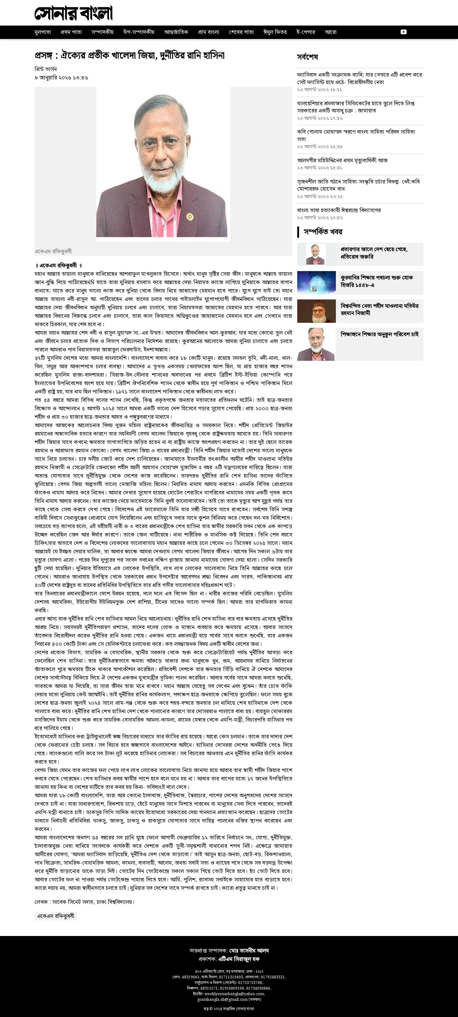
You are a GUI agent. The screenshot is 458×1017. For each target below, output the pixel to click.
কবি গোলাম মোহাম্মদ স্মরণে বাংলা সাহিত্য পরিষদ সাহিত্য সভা (356, 135)
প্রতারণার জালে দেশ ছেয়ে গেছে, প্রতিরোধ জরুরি (374, 253)
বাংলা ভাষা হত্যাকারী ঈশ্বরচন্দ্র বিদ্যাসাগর (339, 210)
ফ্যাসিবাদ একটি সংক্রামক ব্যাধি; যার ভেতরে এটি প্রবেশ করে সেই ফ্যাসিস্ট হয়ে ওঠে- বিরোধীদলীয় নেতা (359, 78)
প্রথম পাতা (71, 32)
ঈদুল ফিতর (275, 32)
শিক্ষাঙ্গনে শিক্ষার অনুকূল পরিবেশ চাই (379, 334)
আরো (330, 32)
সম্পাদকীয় (102, 32)
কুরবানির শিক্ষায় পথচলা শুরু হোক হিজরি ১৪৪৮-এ (377, 281)
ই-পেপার (306, 32)
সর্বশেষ (307, 57)
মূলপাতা (43, 32)
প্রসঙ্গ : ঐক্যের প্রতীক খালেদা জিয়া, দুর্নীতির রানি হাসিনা (130, 55)
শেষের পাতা (241, 32)
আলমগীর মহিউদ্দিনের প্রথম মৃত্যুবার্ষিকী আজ (342, 160)
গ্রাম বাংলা (208, 32)
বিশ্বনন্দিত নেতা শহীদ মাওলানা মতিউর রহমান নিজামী (379, 310)
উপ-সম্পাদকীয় (138, 32)
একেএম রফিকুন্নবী (55, 916)
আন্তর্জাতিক (176, 32)
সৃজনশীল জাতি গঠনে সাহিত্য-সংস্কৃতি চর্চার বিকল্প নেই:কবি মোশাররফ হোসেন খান (358, 185)
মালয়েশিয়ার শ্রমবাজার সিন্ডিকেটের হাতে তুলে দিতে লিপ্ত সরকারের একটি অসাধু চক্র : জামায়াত (356, 107)
